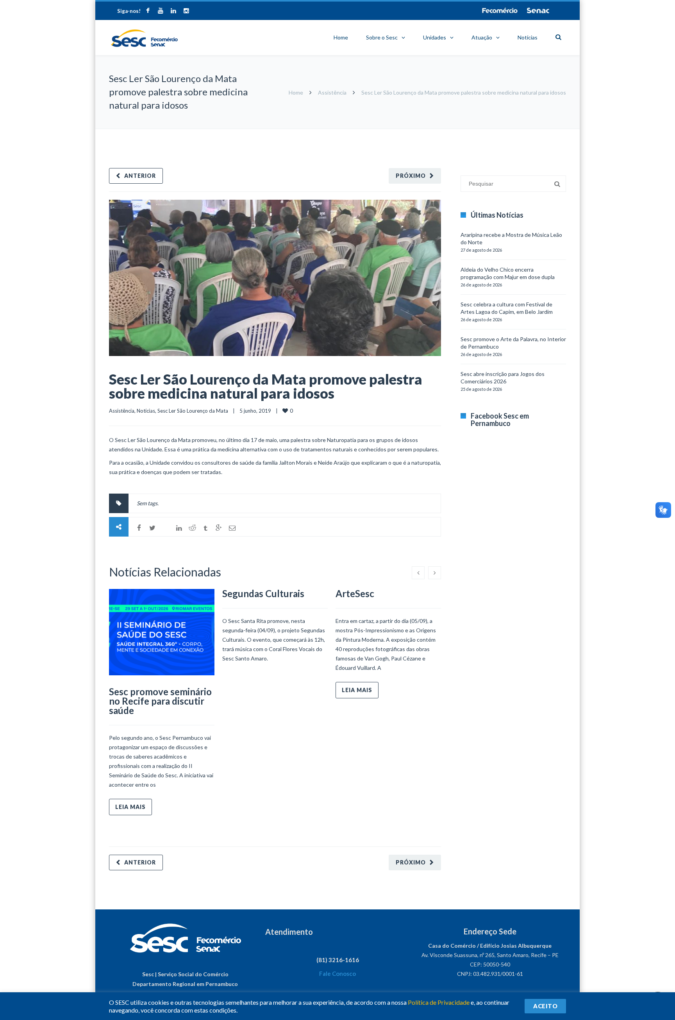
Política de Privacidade (439, 1002)
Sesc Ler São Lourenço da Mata (192, 411)
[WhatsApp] (165, 528)
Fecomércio (499, 10)
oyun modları (533, 132)
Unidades (434, 37)
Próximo (411, 175)
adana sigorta (500, 132)
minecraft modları (462, 132)
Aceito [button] (545, 1005)
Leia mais (130, 806)
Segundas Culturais (263, 593)
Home (341, 37)
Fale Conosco (337, 973)
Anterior (140, 175)
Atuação (481, 37)
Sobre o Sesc (382, 37)
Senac (538, 10)
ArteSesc (355, 593)
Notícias (528, 37)
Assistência (332, 92)
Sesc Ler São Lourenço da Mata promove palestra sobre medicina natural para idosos (265, 386)
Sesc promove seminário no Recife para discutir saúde (160, 701)
